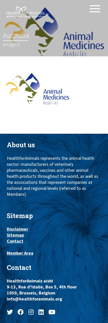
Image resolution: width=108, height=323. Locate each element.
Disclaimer (17, 229)
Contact (15, 241)
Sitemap (15, 235)
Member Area (20, 253)
